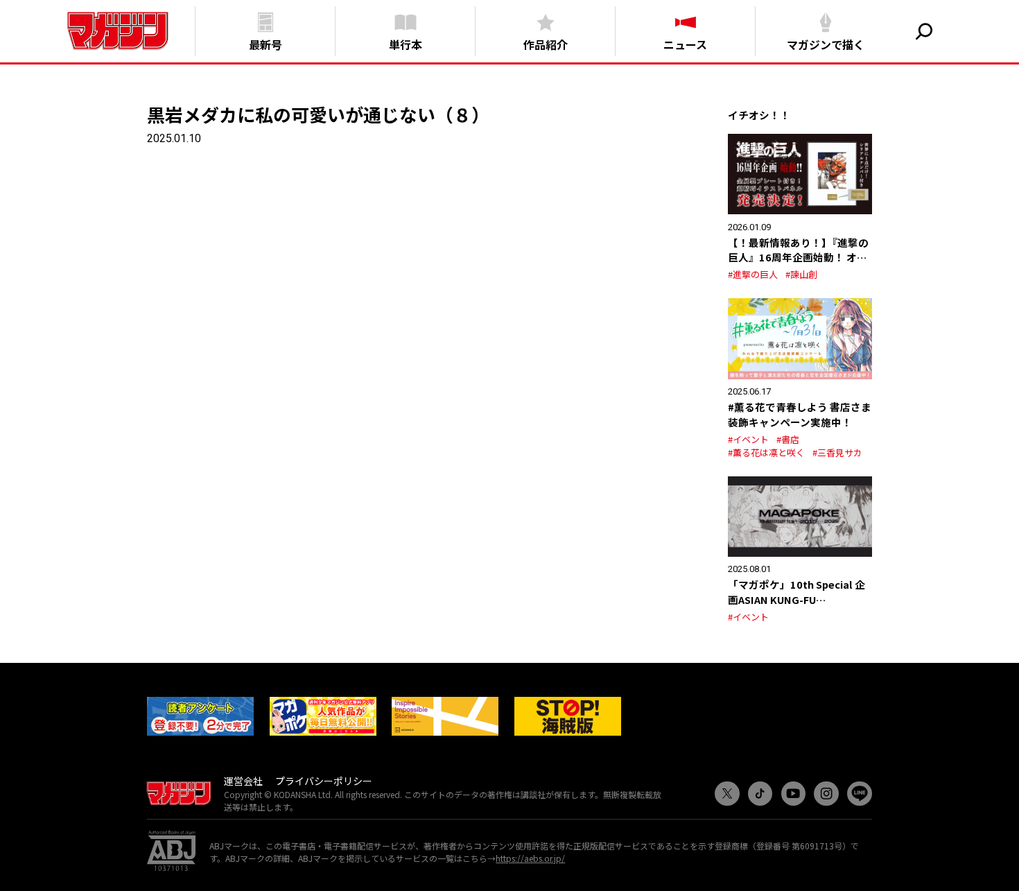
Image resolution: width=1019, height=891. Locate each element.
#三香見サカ (837, 452)
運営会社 (243, 781)
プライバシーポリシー (323, 781)
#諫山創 (801, 274)
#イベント (748, 439)
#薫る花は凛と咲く (766, 452)
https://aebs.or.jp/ (530, 858)
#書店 (787, 439)
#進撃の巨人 (753, 274)
